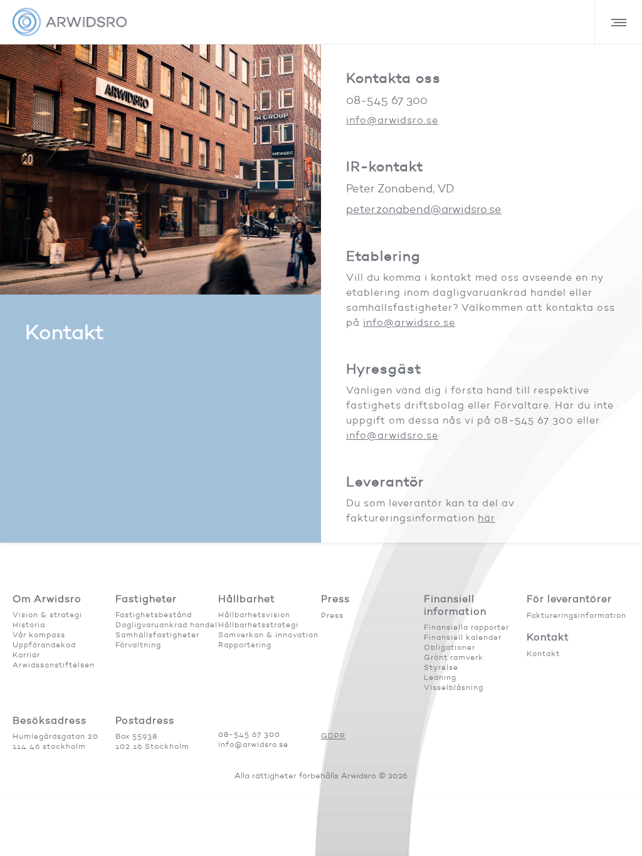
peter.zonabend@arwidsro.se (424, 209)
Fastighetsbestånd (153, 614)
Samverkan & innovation (268, 634)
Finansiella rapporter (466, 627)
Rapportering (244, 644)
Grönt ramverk (453, 657)
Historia (29, 624)
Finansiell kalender (463, 637)
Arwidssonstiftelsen (54, 664)
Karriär (26, 654)
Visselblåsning (453, 687)
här (486, 518)
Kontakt (543, 653)
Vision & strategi (47, 614)
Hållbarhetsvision (254, 614)
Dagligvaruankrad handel (166, 624)
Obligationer (449, 647)
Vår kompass (39, 634)
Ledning (440, 677)
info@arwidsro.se (392, 120)
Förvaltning (138, 644)
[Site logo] (70, 22)
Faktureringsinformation (576, 615)
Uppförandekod (44, 644)
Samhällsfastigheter (157, 634)
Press (332, 615)
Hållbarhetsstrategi (258, 624)
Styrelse (441, 667)
